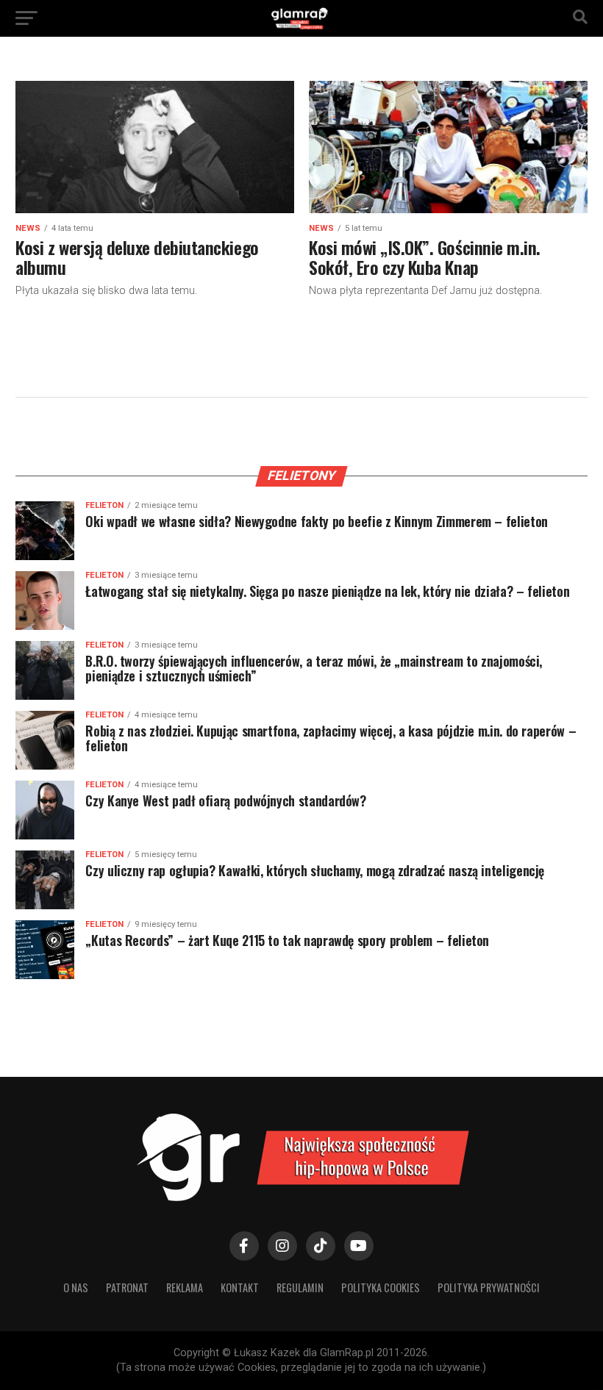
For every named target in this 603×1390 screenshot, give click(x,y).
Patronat (127, 1287)
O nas (75, 1287)
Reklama (184, 1287)
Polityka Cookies (380, 1287)
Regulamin (300, 1287)
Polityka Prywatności (489, 1287)
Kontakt (240, 1287)
